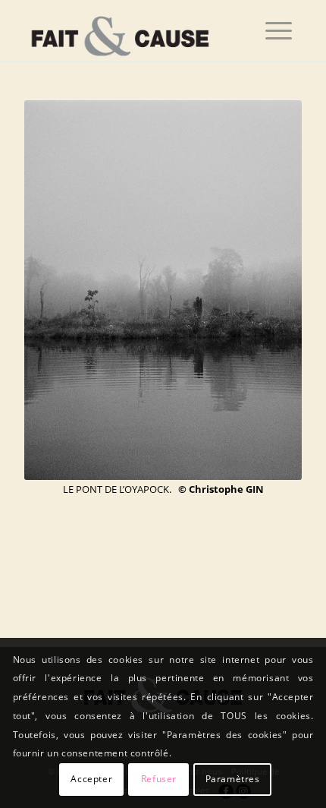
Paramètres (232, 778)
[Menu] (278, 30)
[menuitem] (278, 30)
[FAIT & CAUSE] (135, 30)
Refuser (159, 778)
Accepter (91, 778)
